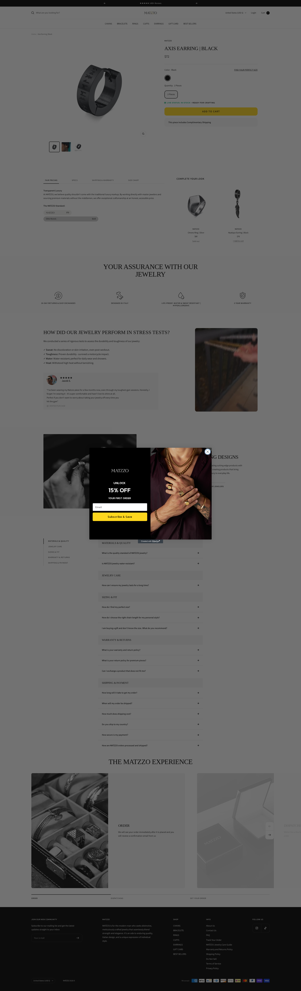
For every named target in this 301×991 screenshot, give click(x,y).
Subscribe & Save (120, 517)
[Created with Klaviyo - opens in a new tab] (150, 541)
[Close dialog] (207, 451)
